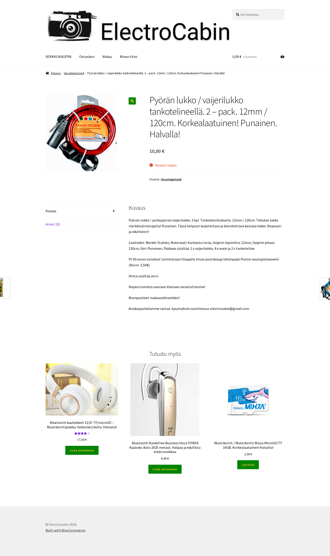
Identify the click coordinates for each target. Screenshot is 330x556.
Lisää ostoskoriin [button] (82, 450)
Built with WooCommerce (65, 530)
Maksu (107, 56)
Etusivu (56, 73)
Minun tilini (128, 56)
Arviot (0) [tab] (53, 224)
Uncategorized (74, 73)
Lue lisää (248, 465)
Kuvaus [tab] (51, 211)
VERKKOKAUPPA (58, 56)
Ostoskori (87, 56)
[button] (132, 101)
